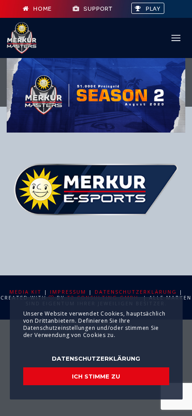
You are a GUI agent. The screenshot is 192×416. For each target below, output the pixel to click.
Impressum (68, 291)
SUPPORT (98, 8)
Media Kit (25, 291)
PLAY (153, 8)
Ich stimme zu (96, 376)
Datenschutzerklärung (136, 291)
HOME (42, 8)
